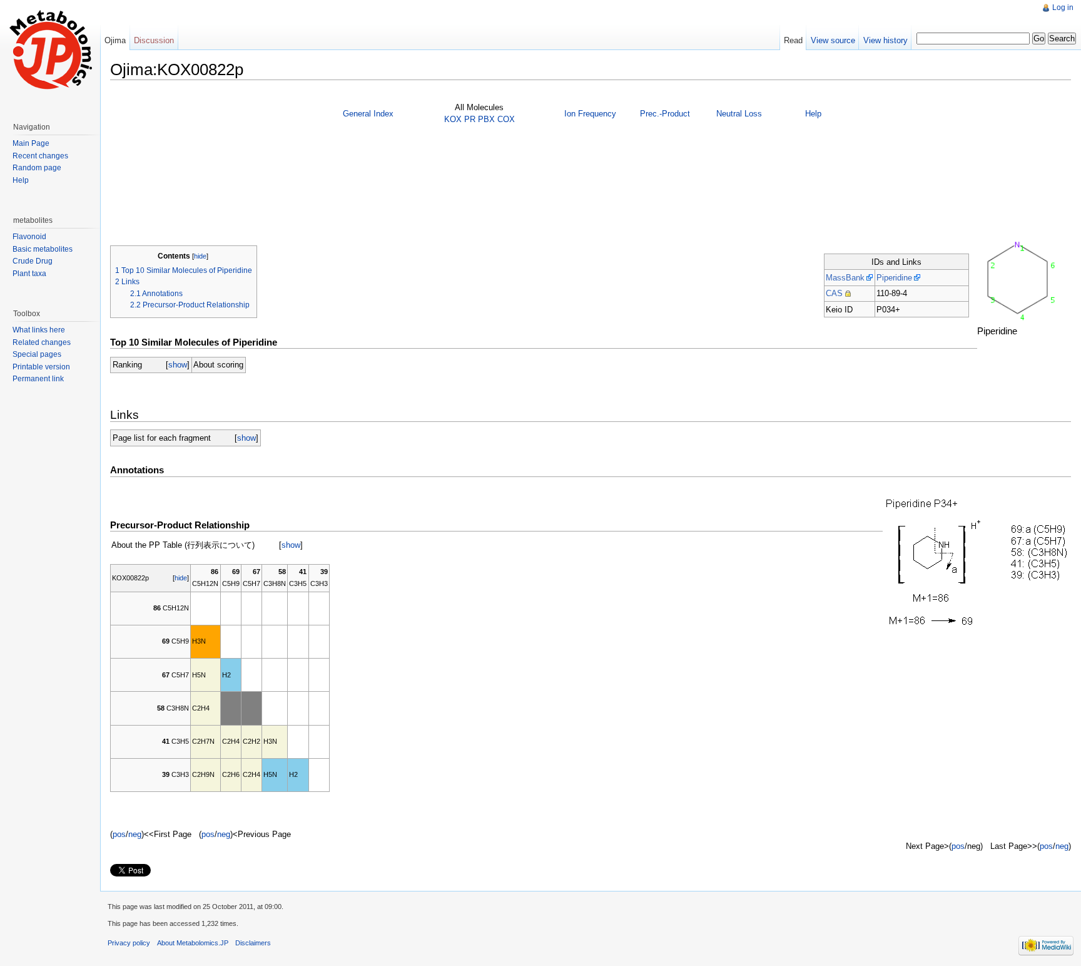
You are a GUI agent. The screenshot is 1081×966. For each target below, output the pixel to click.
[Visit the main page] (50, 50)
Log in (1062, 7)
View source (833, 40)
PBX (486, 119)
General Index (368, 113)
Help (813, 113)
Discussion (154, 40)
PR (469, 119)
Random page (37, 167)
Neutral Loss (739, 113)
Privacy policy (129, 943)
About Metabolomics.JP (192, 943)
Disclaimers (253, 943)
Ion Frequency (590, 113)
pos (119, 834)
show (177, 364)
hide (200, 256)
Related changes (42, 342)
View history (885, 40)
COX (506, 119)
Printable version (41, 366)
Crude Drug (33, 261)
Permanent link (38, 378)
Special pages (37, 354)
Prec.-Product (665, 113)
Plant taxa (29, 273)
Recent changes (40, 156)
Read (793, 40)
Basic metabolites (43, 249)
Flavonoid (29, 236)
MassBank (845, 277)
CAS (834, 293)
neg (134, 834)
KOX (453, 119)
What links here (39, 330)
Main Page (31, 143)
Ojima (115, 40)
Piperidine (894, 277)
